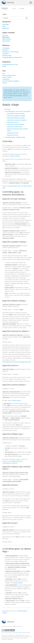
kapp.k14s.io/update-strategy (16, 115)
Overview (8, 109)
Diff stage (5, 35)
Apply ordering (14, 156)
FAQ (3, 73)
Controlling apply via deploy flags (15, 137)
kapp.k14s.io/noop (12, 135)
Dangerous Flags (6, 55)
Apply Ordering (6, 39)
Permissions (5, 50)
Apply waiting (18, 582)
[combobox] (15, 18)
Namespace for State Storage (10, 51)
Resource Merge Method (9, 75)
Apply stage (5, 37)
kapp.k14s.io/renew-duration (15, 124)
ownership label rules (14, 186)
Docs (14, 8)
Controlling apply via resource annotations (18, 111)
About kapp (5, 24)
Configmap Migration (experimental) (12, 57)
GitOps (4, 66)
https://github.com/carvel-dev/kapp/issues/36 (16, 362)
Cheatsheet (5, 53)
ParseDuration (16, 400)
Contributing (5, 79)
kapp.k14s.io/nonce (13, 122)
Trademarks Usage (6, 639)
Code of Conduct (7, 77)
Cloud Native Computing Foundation (14, 632)
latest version (8, 97)
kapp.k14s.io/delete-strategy (16, 118)
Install (3, 26)
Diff (25, 145)
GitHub (22, 8)
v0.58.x (4, 14)
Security (4, 83)
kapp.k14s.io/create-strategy (16, 113)
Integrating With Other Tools (10, 64)
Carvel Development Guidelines (10, 81)
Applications (5, 28)
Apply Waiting (6, 41)
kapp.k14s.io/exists (12, 133)
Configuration (6, 48)
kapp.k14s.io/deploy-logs (14, 126)
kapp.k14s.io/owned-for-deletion (17, 120)
